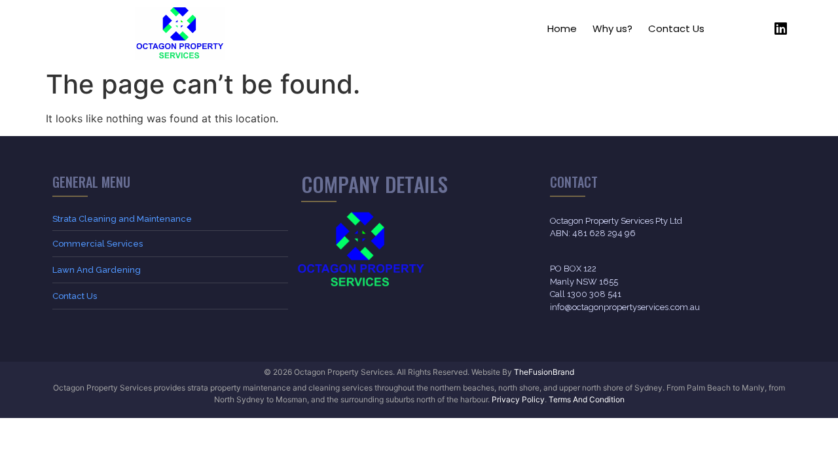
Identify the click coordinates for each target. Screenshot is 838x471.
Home (562, 28)
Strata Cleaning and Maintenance (122, 219)
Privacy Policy (518, 399)
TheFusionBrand (544, 372)
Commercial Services (97, 244)
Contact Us (676, 28)
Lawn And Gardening (96, 270)
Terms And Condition (587, 399)
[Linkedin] (780, 28)
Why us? (612, 28)
